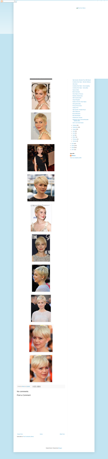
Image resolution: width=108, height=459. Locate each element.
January (75, 141)
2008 (73, 147)
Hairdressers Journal (77, 117)
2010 (73, 143)
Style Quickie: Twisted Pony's (79, 109)
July (74, 131)
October (75, 125)
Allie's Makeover (76, 111)
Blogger (60, 448)
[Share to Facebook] (38, 386)
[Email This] (33, 386)
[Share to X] (36, 386)
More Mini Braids (76, 115)
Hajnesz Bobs (76, 90)
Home (41, 434)
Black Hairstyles (76, 91)
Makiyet (74, 155)
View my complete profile (76, 157)
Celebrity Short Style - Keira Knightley (81, 86)
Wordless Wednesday (78, 95)
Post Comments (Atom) (28, 436)
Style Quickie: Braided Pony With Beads (82, 80)
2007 (73, 149)
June (74, 133)
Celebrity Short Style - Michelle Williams (82, 82)
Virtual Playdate (76, 99)
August (74, 129)
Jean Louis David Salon (78, 122)
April (74, 135)
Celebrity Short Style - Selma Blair (80, 88)
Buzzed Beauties (76, 113)
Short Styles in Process (78, 94)
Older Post (62, 434)
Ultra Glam (75, 84)
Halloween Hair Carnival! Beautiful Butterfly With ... (80, 120)
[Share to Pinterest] (40, 386)
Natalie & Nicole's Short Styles (79, 101)
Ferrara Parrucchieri (77, 105)
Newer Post (20, 434)
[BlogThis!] (35, 386)
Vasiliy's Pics (75, 107)
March (74, 137)
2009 (73, 145)
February (75, 139)
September (75, 127)
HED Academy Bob (77, 97)
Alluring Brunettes (77, 103)
